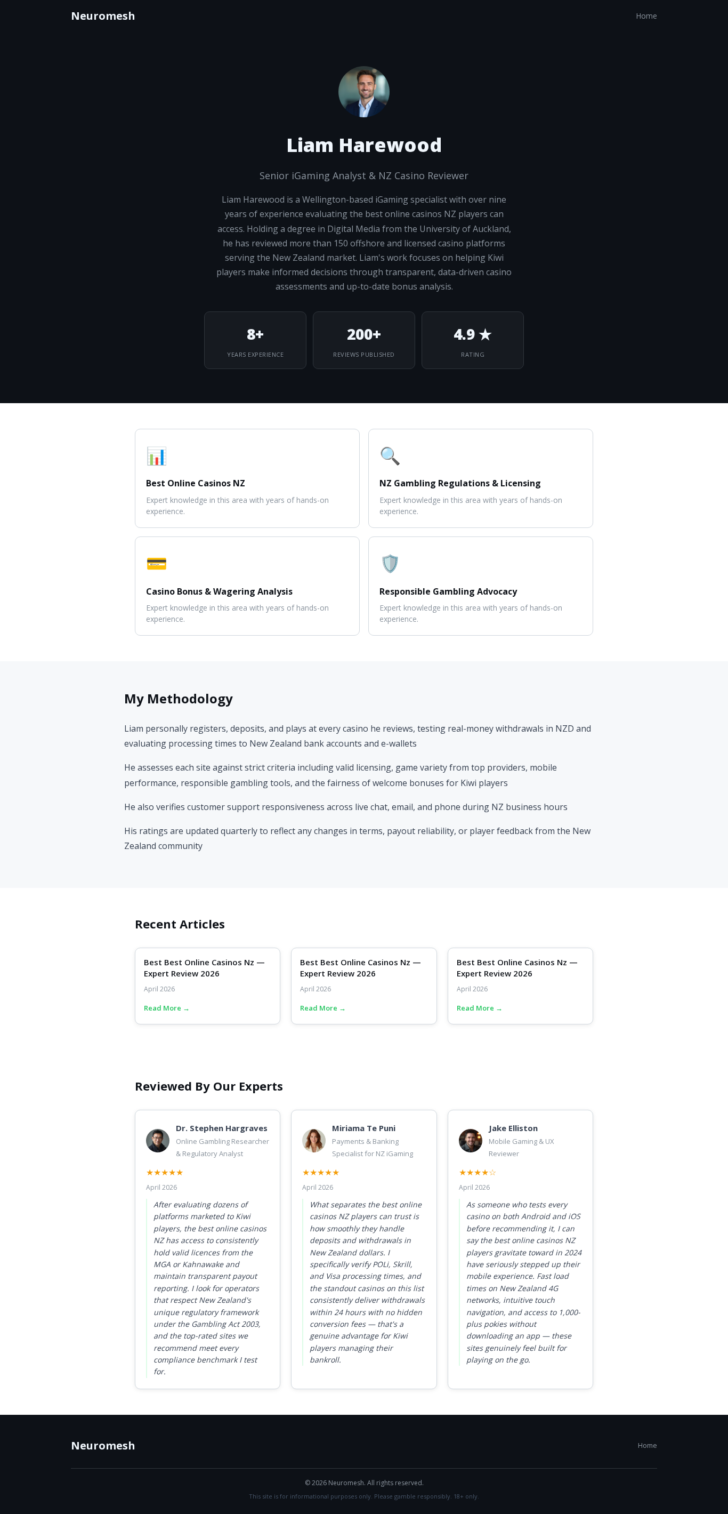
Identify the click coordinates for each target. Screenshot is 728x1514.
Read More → (167, 1008)
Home (646, 16)
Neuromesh (103, 16)
